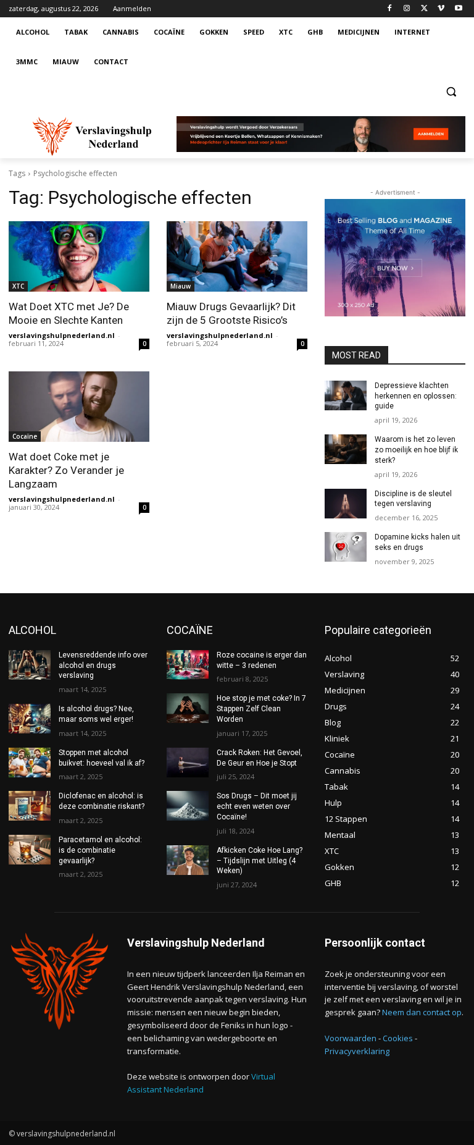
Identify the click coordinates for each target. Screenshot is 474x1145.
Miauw (180, 286)
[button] (450, 91)
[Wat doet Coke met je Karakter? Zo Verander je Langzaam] (79, 406)
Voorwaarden (350, 1038)
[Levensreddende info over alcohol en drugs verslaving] (30, 665)
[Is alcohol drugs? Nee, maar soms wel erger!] (30, 718)
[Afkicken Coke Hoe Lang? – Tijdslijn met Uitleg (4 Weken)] (188, 860)
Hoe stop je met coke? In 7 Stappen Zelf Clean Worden (261, 709)
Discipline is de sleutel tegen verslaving (413, 499)
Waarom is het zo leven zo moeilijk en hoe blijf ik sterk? (416, 450)
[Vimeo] (441, 9)
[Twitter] (424, 9)
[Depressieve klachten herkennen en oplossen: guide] (346, 395)
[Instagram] (407, 9)
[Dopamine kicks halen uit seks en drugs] (346, 547)
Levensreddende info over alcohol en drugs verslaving (103, 665)
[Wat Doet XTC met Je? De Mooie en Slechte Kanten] (79, 256)
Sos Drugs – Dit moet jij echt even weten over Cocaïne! (257, 806)
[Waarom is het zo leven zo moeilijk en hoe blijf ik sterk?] (346, 449)
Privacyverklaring (357, 1051)
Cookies (398, 1038)
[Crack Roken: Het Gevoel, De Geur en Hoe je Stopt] (188, 762)
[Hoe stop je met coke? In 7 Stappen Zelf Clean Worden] (188, 708)
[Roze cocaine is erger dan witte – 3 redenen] (188, 665)
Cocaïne (24, 436)
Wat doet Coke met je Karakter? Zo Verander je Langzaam (66, 470)
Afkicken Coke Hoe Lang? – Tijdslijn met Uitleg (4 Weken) (259, 861)
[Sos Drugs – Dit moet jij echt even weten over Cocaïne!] (188, 806)
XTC (18, 286)
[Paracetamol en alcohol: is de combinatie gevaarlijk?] (30, 849)
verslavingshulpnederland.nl (62, 335)
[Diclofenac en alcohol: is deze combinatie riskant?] (30, 806)
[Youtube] (458, 9)
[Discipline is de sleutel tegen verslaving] (346, 503)
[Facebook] (390, 9)
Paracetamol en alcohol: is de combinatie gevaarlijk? (100, 850)
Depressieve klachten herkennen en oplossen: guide (416, 396)
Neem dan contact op (422, 1012)
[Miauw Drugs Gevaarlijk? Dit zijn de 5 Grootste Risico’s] (237, 256)
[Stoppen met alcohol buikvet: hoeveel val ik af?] (30, 762)
